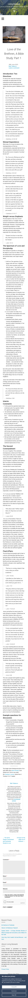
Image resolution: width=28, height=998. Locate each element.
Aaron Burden (15, 770)
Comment (6, 859)
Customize (14, 991)
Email (5, 882)
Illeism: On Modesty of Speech (9, 928)
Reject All (14, 995)
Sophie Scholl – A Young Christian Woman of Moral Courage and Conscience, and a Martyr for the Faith (14, 932)
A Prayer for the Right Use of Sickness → (21, 839)
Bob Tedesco (13, 66)
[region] (14, 986)
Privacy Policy (5, 969)
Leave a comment (14, 68)
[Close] (26, 975)
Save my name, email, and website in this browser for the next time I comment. (14, 896)
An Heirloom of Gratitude (7, 925)
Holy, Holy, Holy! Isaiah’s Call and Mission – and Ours (14, 938)
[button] (3, 19)
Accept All (14, 987)
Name (5, 876)
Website (5, 889)
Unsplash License (9, 774)
